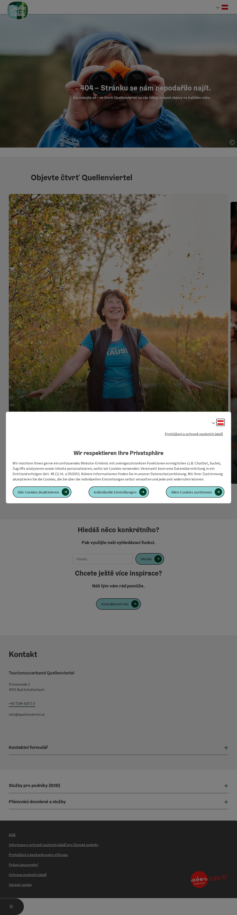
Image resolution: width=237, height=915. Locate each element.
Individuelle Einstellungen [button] (115, 492)
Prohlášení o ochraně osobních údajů (194, 434)
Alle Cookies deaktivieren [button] (38, 492)
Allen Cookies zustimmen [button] (191, 492)
